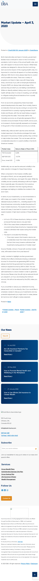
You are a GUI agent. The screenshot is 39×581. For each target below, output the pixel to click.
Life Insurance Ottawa (8, 477)
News (9, 302)
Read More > (8, 354)
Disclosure (34, 563)
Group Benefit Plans (7, 469)
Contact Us (6, 498)
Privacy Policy (25, 563)
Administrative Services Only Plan (12, 472)
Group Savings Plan (7, 474)
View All (5, 336)
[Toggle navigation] (35, 4)
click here (20, 541)
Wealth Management (8, 479)
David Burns (34, 50)
